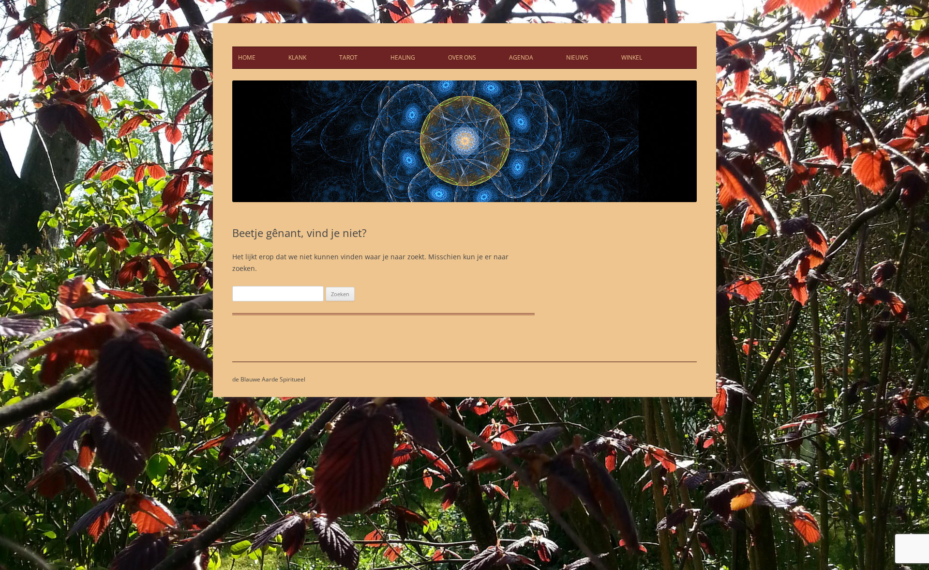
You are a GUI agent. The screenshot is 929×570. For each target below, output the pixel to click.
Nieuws (577, 57)
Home (246, 57)
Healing (402, 57)
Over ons (462, 57)
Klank (297, 57)
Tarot (348, 57)
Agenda (521, 57)
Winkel (631, 57)
